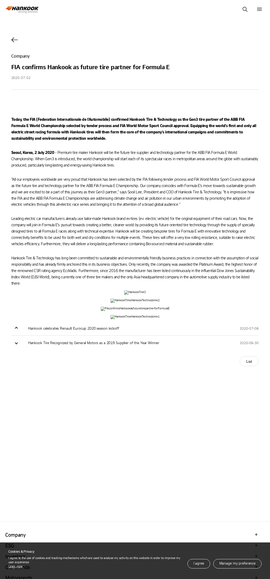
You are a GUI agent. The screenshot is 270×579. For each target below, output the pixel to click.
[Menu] (259, 9)
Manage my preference (237, 563)
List (249, 361)
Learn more (15, 566)
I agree (199, 563)
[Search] (245, 9)
